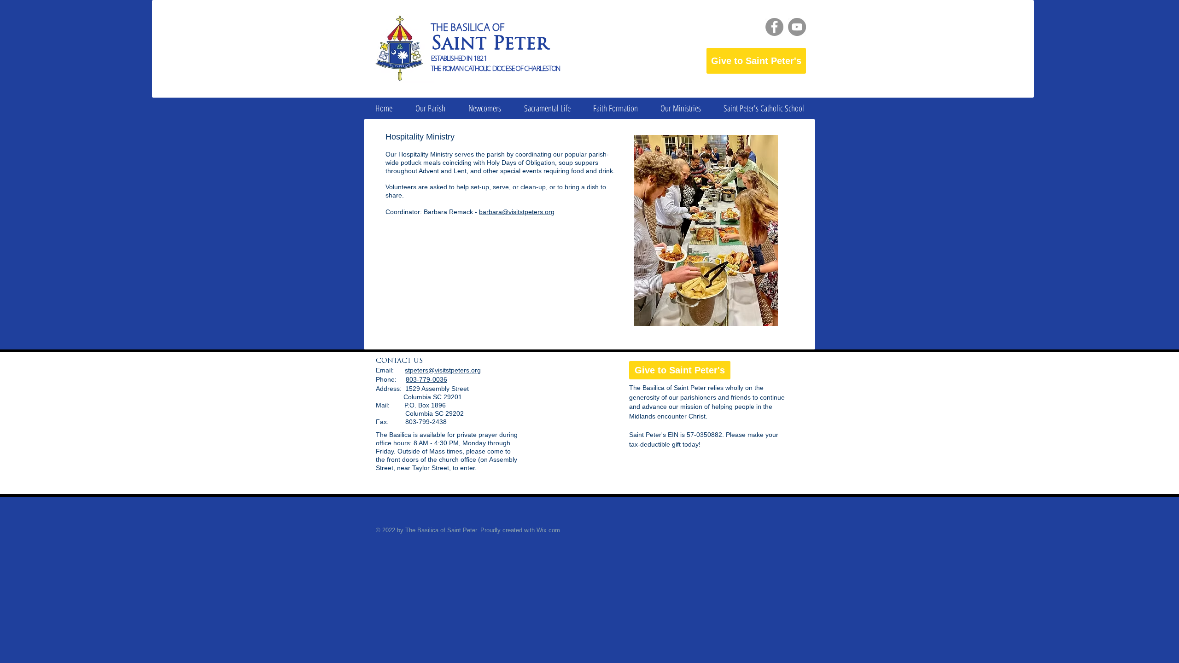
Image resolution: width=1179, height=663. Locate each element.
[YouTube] (797, 27)
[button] (430, 108)
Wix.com (548, 530)
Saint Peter (490, 44)
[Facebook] (774, 27)
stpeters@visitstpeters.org (443, 370)
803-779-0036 (426, 379)
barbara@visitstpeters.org (516, 211)
